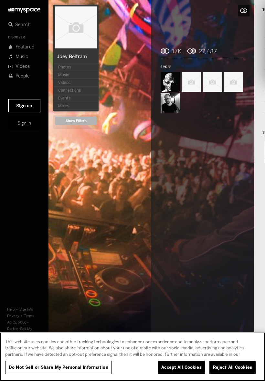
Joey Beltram (72, 56)
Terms (29, 315)
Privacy (13, 315)
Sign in (24, 123)
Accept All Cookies (181, 367)
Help (11, 309)
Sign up (24, 105)
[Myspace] (24, 8)
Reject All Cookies (232, 367)
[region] (132, 356)
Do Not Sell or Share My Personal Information (58, 367)
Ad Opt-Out (16, 322)
